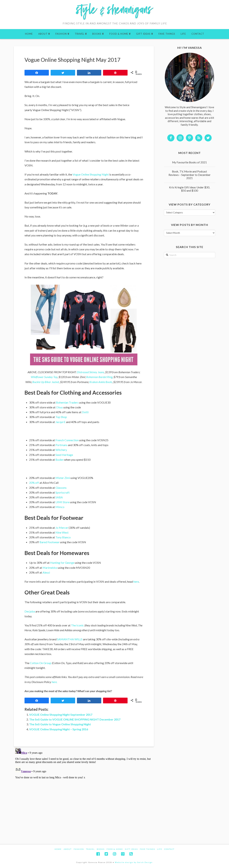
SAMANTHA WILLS (69, 639)
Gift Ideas (131, 849)
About (68, 849)
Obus (59, 407)
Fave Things (147, 849)
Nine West (62, 532)
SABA (59, 497)
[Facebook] (98, 854)
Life (159, 849)
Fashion (79, 849)
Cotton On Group (40, 663)
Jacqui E (60, 422)
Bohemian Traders (67, 402)
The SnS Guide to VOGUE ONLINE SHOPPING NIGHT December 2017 (74, 719)
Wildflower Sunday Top (44, 377)
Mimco (59, 507)
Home (58, 849)
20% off (34, 482)
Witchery (61, 449)
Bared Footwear (49, 542)
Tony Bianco (63, 537)
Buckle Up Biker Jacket (45, 382)
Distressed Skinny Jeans (90, 372)
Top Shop (61, 417)
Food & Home (115, 849)
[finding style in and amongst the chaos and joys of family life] (114, 14)
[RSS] (131, 854)
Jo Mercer (61, 527)
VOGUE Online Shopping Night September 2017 (60, 714)
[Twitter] (106, 854)
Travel (90, 849)
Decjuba (30, 611)
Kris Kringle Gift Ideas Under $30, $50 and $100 (189, 189)
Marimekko (50, 567)
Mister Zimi (62, 477)
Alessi (46, 572)
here (136, 581)
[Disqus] (84, 791)
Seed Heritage (64, 454)
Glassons (61, 487)
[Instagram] (114, 854)
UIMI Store (62, 502)
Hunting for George (62, 562)
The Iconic (77, 625)
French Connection (67, 440)
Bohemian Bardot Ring (99, 377)
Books (100, 849)
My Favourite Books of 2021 (189, 162)
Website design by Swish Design (134, 862)
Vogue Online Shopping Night (91, 174)
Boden (59, 459)
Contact (169, 849)
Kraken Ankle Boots (100, 382)
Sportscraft (62, 492)
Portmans (61, 445)
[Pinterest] (122, 854)
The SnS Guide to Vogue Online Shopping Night (60, 724)
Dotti (85, 412)
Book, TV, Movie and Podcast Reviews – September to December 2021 (190, 175)
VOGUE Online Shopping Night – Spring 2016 (58, 729)
